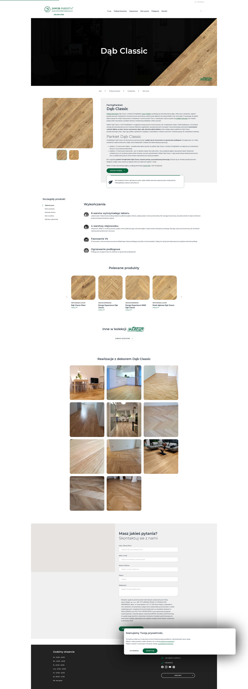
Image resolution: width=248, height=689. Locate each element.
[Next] (181, 297)
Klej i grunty (144, 11)
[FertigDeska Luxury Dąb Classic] (161, 456)
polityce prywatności (167, 641)
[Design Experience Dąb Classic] (161, 419)
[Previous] (66, 297)
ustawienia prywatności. (165, 644)
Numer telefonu (124, 565)
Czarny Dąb (146, 166)
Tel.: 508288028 (199, 2)
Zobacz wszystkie (122, 338)
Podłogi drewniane (120, 11)
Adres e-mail (123, 555)
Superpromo (133, 11)
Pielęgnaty (155, 11)
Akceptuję (150, 651)
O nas (109, 11)
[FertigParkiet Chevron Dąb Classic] (124, 456)
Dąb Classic (146, 91)
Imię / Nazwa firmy (125, 546)
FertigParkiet (131, 91)
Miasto (121, 575)
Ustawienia (134, 651)
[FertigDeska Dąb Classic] (87, 456)
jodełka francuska (182, 118)
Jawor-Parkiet (146, 114)
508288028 (169, 663)
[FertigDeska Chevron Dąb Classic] (87, 493)
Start (100, 91)
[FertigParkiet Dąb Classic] (87, 383)
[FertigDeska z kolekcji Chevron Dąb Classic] (124, 493)
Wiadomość (122, 585)
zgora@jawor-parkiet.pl (172, 658)
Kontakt (164, 11)
